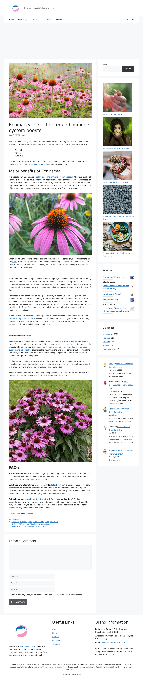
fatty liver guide (26, 522)
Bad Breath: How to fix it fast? (116, 148)
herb (14, 261)
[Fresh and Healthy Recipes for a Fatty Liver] (117, 237)
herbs (47, 522)
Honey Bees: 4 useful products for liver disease (29, 526)
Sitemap (56, 644)
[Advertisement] (71, 39)
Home (11, 19)
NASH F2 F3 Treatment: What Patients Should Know (31, 524)
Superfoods (47, 19)
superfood (54, 522)
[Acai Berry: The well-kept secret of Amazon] (117, 200)
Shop (69, 19)
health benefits (38, 522)
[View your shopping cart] (127, 19)
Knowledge (22, 19)
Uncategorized (109, 349)
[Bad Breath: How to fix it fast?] (117, 132)
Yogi (111, 409)
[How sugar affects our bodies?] (117, 166)
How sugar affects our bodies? (116, 182)
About (55, 629)
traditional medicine (40, 164)
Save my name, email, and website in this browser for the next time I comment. (46, 595)
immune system (76, 307)
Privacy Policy (58, 640)
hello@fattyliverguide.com (113, 642)
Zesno (127, 651)
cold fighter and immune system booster (54, 177)
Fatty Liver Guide (27, 646)
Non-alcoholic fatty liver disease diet (121, 385)
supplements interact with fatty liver (42, 499)
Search (106, 64)
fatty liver (55, 485)
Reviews (59, 19)
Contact (55, 637)
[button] (133, 19)
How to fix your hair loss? (114, 114)
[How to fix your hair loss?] (117, 98)
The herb (13, 141)
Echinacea (15, 522)
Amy (111, 364)
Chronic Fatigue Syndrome (21, 318)
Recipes (35, 19)
